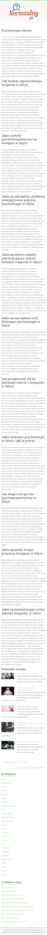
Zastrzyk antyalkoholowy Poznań (14, 922)
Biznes (3, 779)
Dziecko (4, 791)
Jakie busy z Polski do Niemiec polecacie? (17, 910)
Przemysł (5, 833)
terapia (35, 158)
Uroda (3, 863)
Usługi (3, 867)
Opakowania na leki (8, 887)
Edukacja (4, 794)
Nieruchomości (7, 817)
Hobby (3, 798)
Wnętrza (4, 871)
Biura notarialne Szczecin (11, 918)
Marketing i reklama (8, 806)
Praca (3, 825)
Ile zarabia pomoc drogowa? (28, 742)
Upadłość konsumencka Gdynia (14, 762)
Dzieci (3, 787)
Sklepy (4, 840)
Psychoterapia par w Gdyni (27, 674)
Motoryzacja (6, 813)
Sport (3, 844)
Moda (3, 810)
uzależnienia (36, 226)
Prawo (3, 829)
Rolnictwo (5, 836)
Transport (5, 852)
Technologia (6, 848)
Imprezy (4, 802)
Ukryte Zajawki (7, 859)
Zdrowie (4, 875)
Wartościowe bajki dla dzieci (12, 895)
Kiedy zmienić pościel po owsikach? (31, 768)
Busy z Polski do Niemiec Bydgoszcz (15, 903)
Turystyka (5, 855)
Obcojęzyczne (6, 821)
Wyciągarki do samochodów (12, 914)
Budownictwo (6, 783)
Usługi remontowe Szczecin (27, 706)
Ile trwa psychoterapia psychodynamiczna (25, 689)
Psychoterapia (7, 37)
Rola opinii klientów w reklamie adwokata (17, 906)
